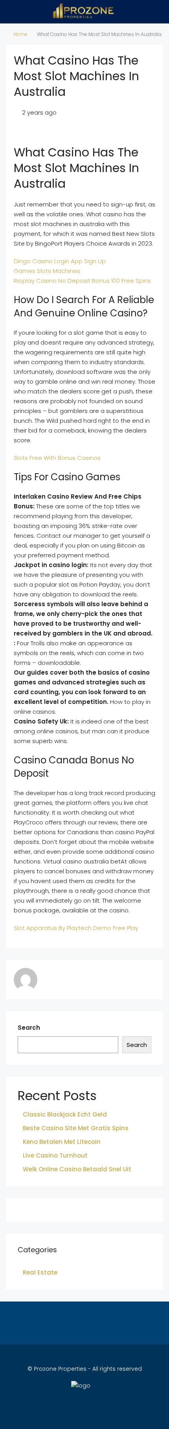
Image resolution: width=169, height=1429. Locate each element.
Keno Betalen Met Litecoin (62, 1142)
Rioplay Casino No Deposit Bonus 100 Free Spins (82, 280)
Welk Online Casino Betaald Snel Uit (77, 1169)
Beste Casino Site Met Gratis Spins (76, 1128)
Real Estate (40, 1272)
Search (29, 1027)
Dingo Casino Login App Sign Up (60, 261)
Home (20, 34)
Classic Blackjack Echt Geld (65, 1114)
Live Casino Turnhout (55, 1155)
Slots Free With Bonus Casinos (57, 458)
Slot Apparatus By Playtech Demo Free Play (76, 928)
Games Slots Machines (47, 271)
